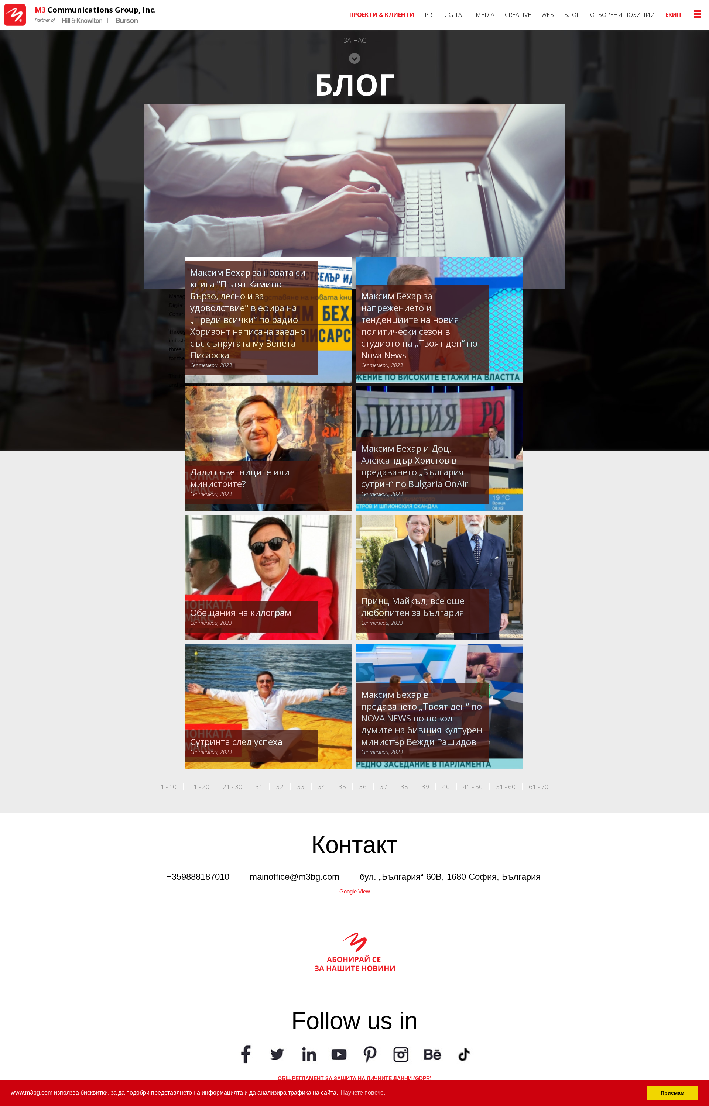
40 (446, 786)
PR (428, 15)
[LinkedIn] (308, 1053)
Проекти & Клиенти (381, 15)
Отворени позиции (622, 15)
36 (363, 786)
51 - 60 (506, 786)
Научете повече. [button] (362, 1092)
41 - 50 (473, 786)
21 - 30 (232, 786)
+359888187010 (198, 877)
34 (321, 786)
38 (404, 786)
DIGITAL (453, 15)
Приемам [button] (672, 1093)
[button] (354, 55)
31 (259, 786)
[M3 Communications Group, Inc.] (17, 15)
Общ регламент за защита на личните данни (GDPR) (355, 1078)
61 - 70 (538, 786)
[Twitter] (277, 1053)
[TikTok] (463, 1053)
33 (301, 786)
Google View (354, 891)
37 (383, 786)
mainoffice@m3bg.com (294, 877)
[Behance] (432, 1053)
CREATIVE (518, 15)
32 (280, 786)
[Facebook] (246, 1053)
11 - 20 (199, 786)
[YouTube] (339, 1053)
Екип (673, 15)
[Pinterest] (370, 1053)
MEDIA (485, 15)
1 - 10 (169, 786)
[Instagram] (401, 1053)
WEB (547, 15)
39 (425, 786)
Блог (572, 15)
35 (342, 786)
